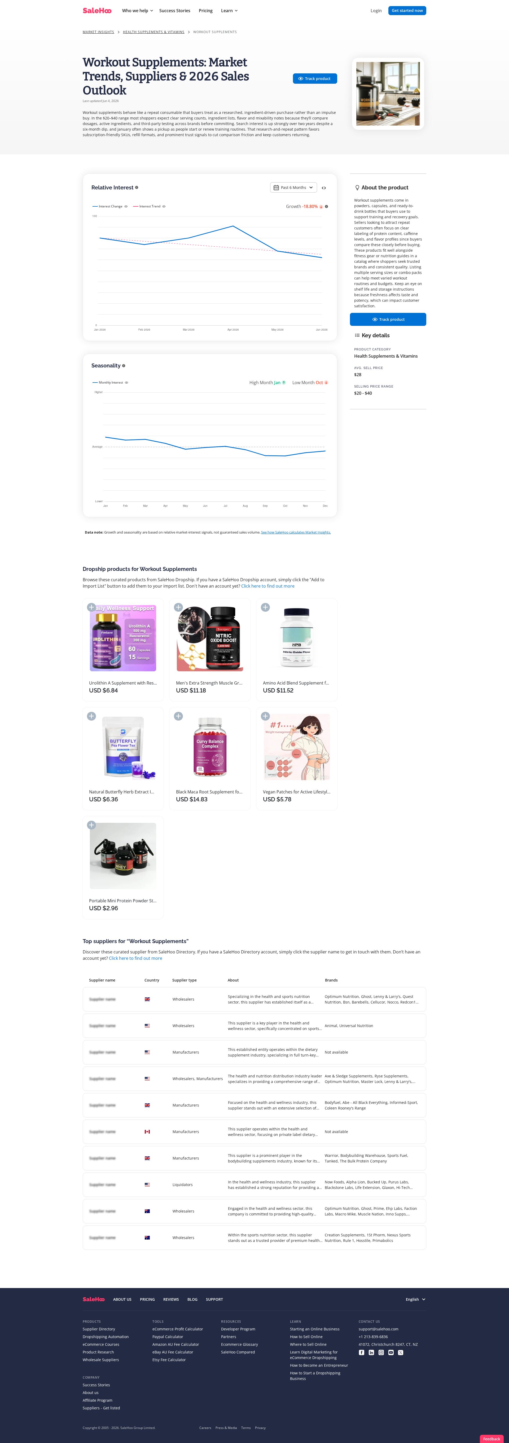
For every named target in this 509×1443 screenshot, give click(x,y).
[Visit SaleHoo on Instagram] (381, 1352)
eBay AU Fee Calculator (172, 1352)
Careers (205, 1428)
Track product (318, 78)
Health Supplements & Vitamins (154, 32)
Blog (192, 1299)
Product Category (372, 349)
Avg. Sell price (368, 368)
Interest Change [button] (110, 206)
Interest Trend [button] (149, 206)
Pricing (206, 11)
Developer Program (238, 1328)
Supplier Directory (99, 1328)
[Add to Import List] (91, 607)
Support (214, 1299)
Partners (228, 1336)
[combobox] (293, 187)
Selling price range (373, 386)
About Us (122, 1299)
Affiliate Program (97, 1400)
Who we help (135, 11)
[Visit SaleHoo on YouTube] (391, 1352)
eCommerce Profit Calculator (177, 1328)
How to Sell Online (306, 1336)
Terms (246, 1428)
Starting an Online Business (315, 1328)
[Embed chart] (323, 187)
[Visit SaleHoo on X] (400, 1352)
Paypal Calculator (167, 1336)
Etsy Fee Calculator (169, 1359)
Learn (227, 11)
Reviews (171, 1299)
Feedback (491, 1438)
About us (91, 1392)
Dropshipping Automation (106, 1336)
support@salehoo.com (378, 1328)
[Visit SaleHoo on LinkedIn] (371, 1352)
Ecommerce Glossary (239, 1344)
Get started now (407, 10)
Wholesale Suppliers (101, 1359)
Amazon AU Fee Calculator (175, 1344)
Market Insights (98, 32)
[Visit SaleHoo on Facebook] (361, 1352)
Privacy (260, 1428)
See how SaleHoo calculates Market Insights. (296, 532)
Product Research (98, 1352)
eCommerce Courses (101, 1344)
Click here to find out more (268, 586)
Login (376, 11)
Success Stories (174, 11)
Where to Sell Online (308, 1344)
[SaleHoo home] (94, 1299)
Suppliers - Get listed (101, 1407)
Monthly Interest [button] (111, 382)
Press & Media (226, 1428)
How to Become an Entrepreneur (319, 1365)
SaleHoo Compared (238, 1352)
